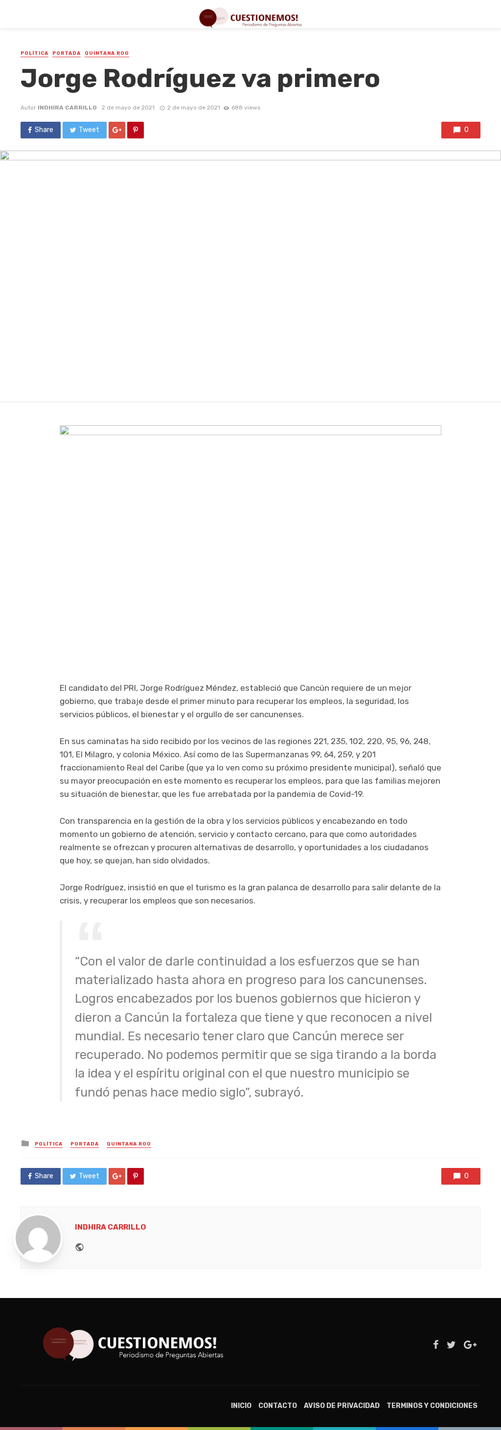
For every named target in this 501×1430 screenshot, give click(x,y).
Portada (66, 53)
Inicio (241, 1406)
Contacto (277, 1406)
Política (34, 53)
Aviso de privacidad (342, 1406)
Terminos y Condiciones (432, 1406)
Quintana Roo (107, 53)
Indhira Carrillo (67, 107)
